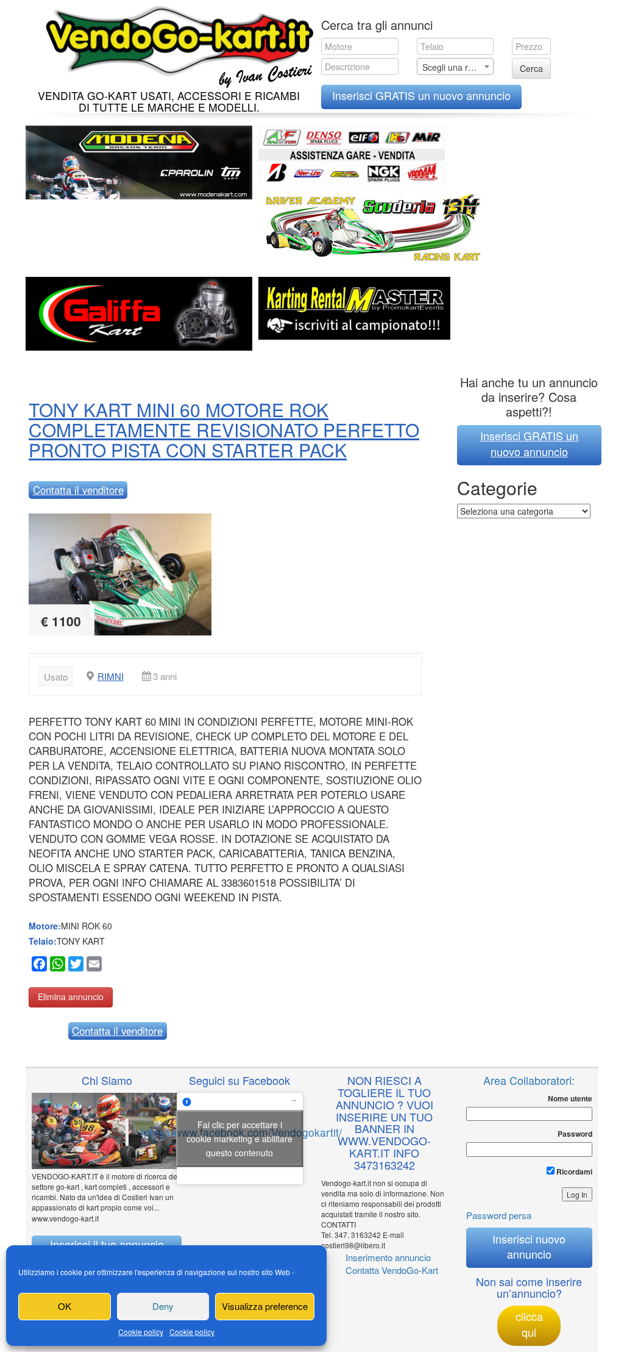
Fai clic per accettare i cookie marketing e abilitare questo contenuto (239, 1138)
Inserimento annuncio (388, 1257)
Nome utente (570, 1098)
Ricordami (573, 1171)
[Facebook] (38, 965)
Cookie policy (140, 1331)
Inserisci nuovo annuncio (529, 1246)
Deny (163, 1306)
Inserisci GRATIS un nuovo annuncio (421, 95)
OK (64, 1306)
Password (575, 1134)
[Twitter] (74, 965)
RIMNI (111, 676)
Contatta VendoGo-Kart (392, 1270)
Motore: (45, 926)
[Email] (92, 965)
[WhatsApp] (56, 965)
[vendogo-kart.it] (176, 44)
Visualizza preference (265, 1306)
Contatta (78, 489)
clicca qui (529, 1324)
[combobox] (455, 66)
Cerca (531, 68)
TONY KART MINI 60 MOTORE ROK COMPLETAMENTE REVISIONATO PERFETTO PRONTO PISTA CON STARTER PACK (224, 429)
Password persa (498, 1215)
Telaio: (43, 941)
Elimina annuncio (71, 996)
